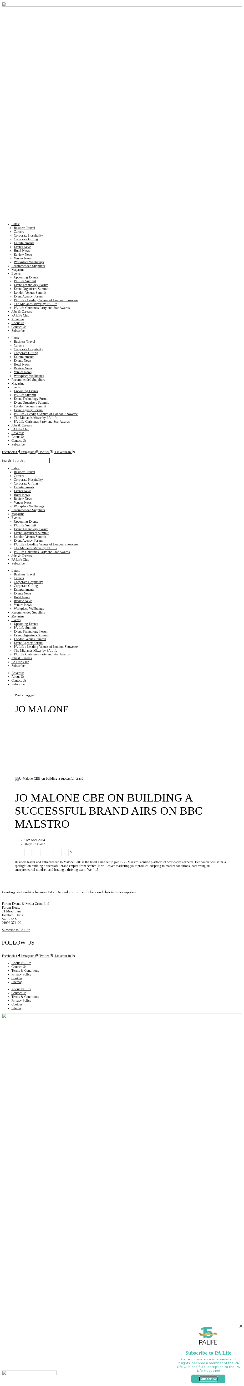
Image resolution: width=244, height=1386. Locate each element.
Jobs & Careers (21, 311)
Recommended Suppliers (28, 266)
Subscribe (18, 330)
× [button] (241, 1326)
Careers (19, 231)
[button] (122, 456)
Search (6, 461)
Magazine (17, 270)
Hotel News (22, 250)
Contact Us (18, 327)
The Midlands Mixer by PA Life (35, 304)
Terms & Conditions (25, 970)
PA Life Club (20, 315)
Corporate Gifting (26, 239)
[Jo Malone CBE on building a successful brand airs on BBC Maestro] (27, 852)
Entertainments (24, 243)
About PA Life (21, 963)
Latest (15, 224)
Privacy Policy (21, 974)
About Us (17, 323)
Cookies (16, 978)
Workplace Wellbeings (29, 262)
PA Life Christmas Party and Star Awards (42, 308)
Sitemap (16, 982)
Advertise (17, 319)
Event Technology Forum (31, 285)
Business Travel (24, 228)
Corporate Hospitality (28, 235)
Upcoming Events (26, 277)
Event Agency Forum (28, 296)
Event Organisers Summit (31, 289)
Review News (23, 254)
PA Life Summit (25, 281)
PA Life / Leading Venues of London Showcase (46, 300)
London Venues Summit (30, 292)
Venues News (22, 258)
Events (15, 273)
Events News (22, 247)
